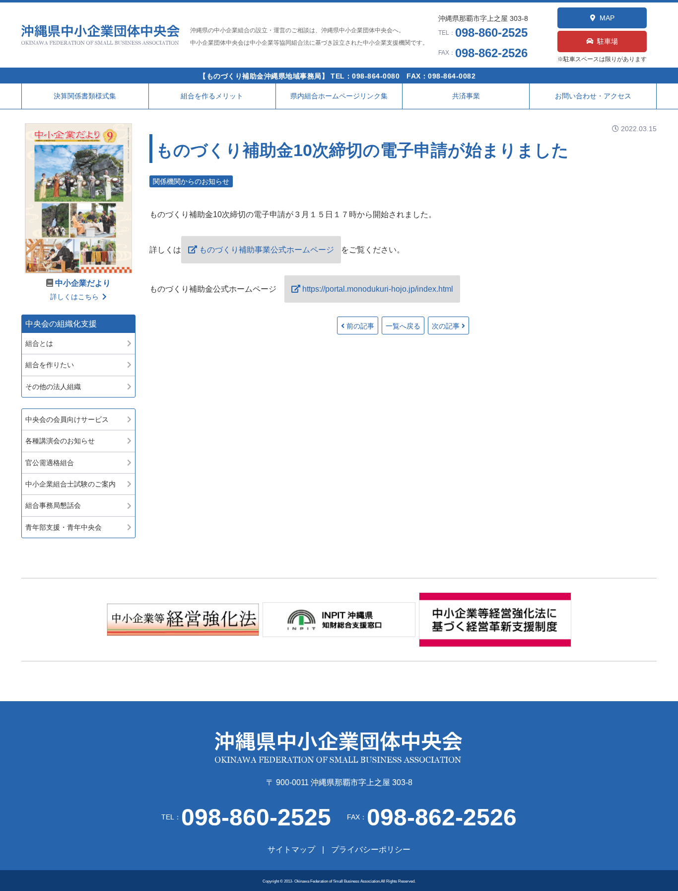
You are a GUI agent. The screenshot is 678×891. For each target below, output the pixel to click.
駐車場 (607, 41)
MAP (607, 18)
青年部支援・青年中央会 (63, 527)
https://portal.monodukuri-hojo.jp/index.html (377, 289)
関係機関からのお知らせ (191, 181)
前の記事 (360, 326)
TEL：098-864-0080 (365, 76)
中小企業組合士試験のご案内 (70, 484)
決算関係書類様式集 (85, 96)
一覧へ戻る (403, 326)
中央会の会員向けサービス (67, 419)
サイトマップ (291, 849)
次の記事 (446, 326)
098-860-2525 (491, 32)
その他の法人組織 (53, 387)
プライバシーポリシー (370, 849)
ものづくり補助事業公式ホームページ (266, 249)
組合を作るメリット (212, 96)
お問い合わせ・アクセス (593, 96)
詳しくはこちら (74, 297)
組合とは (39, 343)
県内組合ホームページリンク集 (339, 96)
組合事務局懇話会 (53, 505)
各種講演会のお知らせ (60, 441)
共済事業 (466, 96)
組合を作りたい (49, 365)
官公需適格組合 (49, 463)
